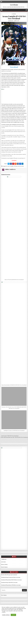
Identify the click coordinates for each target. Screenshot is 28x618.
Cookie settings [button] (6, 614)
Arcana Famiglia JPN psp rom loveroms (15, 166)
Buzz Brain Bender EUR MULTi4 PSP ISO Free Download (14, 385)
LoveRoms (14, 5)
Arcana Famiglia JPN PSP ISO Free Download (14, 17)
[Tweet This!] (9, 164)
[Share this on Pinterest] (13, 164)
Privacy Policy (4, 564)
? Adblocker (3, 559)
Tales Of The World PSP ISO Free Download (14, 279)
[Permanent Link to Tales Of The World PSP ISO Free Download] (14, 227)
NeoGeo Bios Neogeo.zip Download (9, 574)
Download (14, 67)
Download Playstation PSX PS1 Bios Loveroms (11, 579)
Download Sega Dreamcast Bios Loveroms (10, 577)
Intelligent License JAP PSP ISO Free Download (14, 430)
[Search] (26, 10)
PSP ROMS (14, 14)
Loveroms (3, 561)
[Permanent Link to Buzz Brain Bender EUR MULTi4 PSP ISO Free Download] (14, 332)
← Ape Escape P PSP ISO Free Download (9, 435)
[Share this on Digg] (20, 164)
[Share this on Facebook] (11, 164)
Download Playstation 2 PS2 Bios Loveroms (11, 585)
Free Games (4, 595)
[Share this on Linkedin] (22, 164)
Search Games (4, 567)
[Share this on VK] (18, 164)
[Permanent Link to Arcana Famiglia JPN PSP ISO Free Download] (14, 43)
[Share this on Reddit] (15, 164)
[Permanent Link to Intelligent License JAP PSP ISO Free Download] (14, 419)
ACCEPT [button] (13, 614)
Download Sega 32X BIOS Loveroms (9, 582)
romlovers (11, 20)
